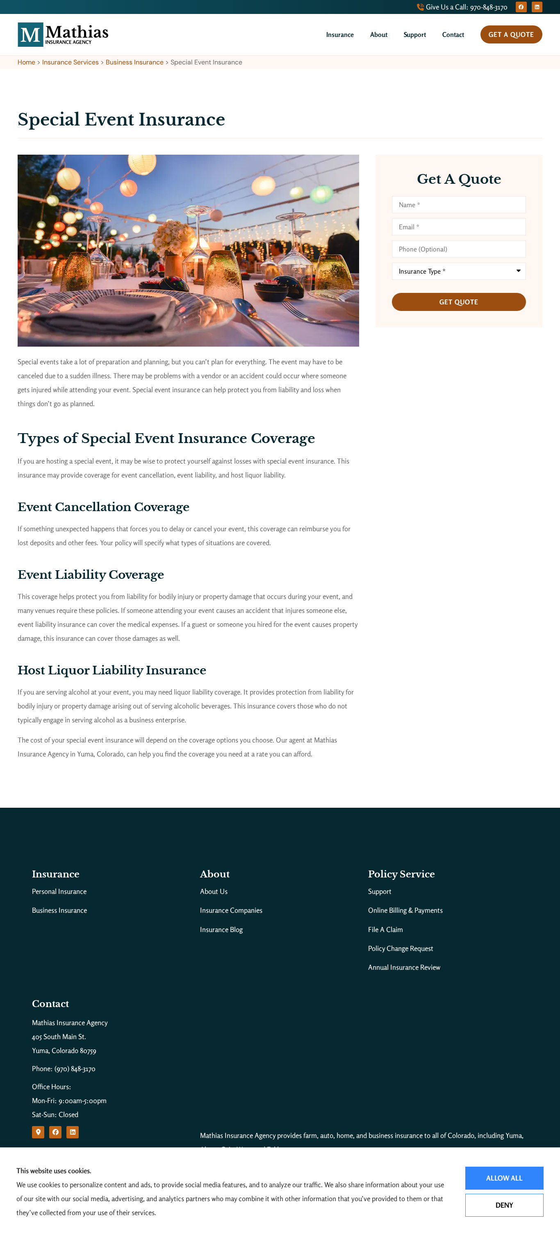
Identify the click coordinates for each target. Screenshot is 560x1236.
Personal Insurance (59, 891)
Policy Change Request (400, 948)
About (378, 34)
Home (26, 62)
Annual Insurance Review (404, 967)
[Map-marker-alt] (38, 1132)
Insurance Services (70, 62)
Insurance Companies (231, 910)
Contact (453, 34)
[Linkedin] (537, 7)
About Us (214, 891)
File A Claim (385, 929)
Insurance (340, 34)
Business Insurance (135, 62)
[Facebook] (521, 7)
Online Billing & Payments (405, 910)
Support (415, 34)
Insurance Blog (221, 929)
